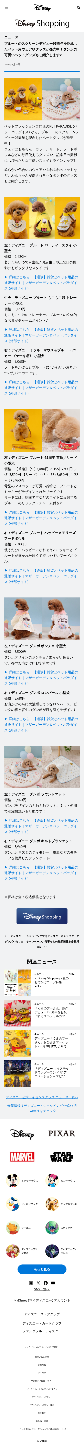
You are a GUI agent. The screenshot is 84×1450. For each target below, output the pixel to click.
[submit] (79, 8)
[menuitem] (6, 7)
